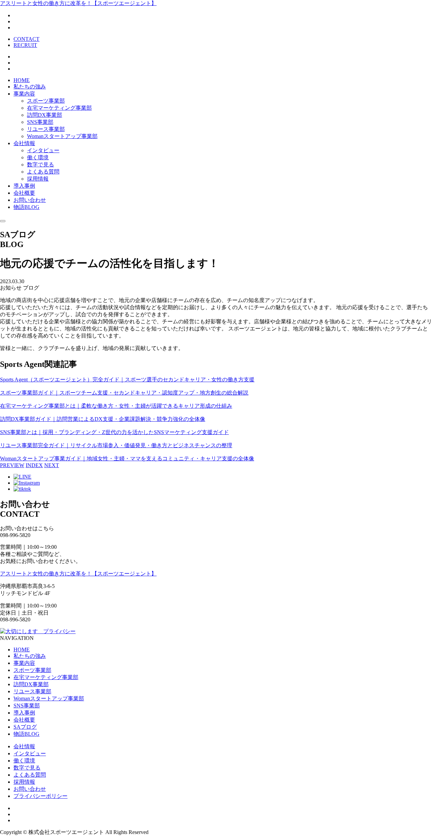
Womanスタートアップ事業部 (62, 136)
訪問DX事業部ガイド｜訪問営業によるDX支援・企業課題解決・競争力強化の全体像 (102, 419)
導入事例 (24, 186)
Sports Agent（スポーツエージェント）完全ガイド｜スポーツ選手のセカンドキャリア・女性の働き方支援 (127, 379)
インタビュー (43, 150)
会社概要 (24, 193)
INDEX (34, 465)
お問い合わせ (30, 200)
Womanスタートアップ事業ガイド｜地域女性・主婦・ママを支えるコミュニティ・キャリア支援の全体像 (127, 458)
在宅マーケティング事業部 (59, 108)
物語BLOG (26, 207)
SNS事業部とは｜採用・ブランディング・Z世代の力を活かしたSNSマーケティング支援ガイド (114, 432)
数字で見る (40, 164)
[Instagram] (27, 483)
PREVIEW (12, 465)
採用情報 (38, 179)
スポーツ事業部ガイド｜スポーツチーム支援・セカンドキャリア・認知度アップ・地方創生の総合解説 (124, 393)
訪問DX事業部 (44, 115)
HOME (22, 80)
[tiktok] (22, 489)
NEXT (51, 465)
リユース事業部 (46, 129)
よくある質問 (43, 171)
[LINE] (22, 477)
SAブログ (25, 727)
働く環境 (38, 157)
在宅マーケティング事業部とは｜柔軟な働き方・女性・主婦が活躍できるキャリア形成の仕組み (116, 406)
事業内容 (24, 94)
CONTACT (26, 39)
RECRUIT (25, 45)
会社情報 (24, 143)
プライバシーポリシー (41, 796)
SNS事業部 (40, 122)
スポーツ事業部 (46, 101)
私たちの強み (30, 86)
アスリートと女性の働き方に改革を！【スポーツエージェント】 (78, 3)
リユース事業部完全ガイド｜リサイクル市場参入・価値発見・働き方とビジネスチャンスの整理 (116, 445)
